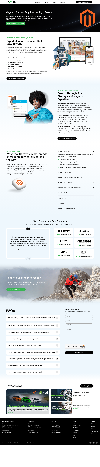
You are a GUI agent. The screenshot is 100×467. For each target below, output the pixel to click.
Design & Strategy (76, 425)
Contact (62, 2)
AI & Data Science (76, 430)
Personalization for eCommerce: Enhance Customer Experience (81, 406)
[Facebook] (90, 443)
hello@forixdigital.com (7, 432)
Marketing (75, 432)
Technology (75, 427)
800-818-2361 (31, 430)
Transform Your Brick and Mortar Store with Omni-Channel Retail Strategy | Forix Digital (81, 394)
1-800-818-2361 (5, 430)
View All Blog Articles (86, 386)
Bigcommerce (94, 431)
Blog (74, 435)
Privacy (28, 442)
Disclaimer (24, 442)
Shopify (93, 421)
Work (46, 2)
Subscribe (32, 442)
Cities (92, 423)
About (54, 2)
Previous (27, 258)
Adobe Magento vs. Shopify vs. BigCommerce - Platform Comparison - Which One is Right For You (28, 410)
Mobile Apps (75, 428)
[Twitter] (97, 443)
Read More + (10, 412)
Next (29, 258)
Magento (93, 426)
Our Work (75, 423)
